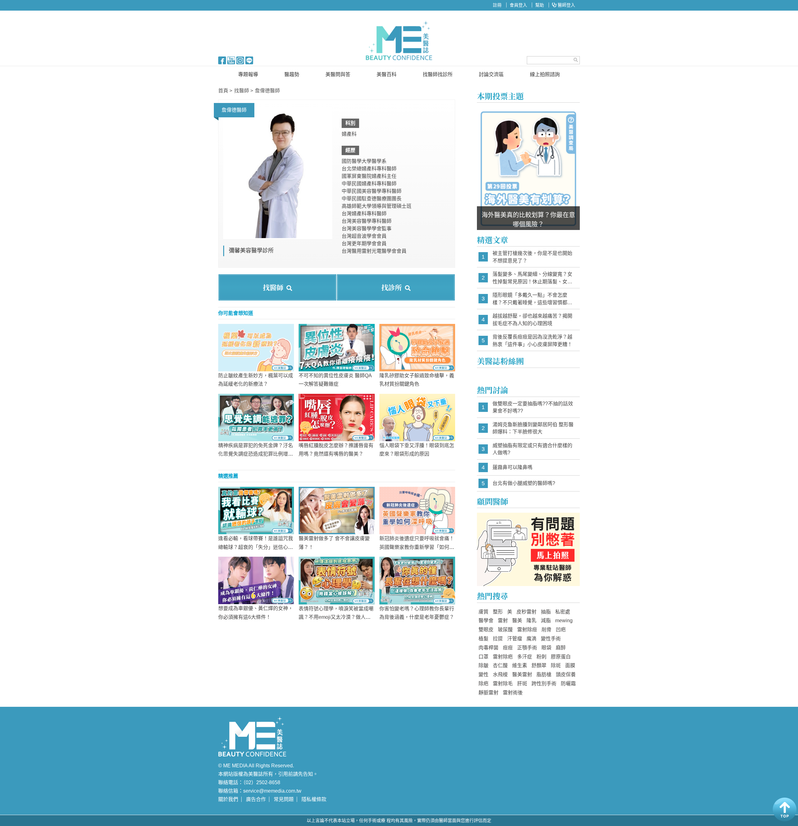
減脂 (546, 620)
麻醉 (561, 647)
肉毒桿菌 (488, 647)
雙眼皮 (485, 629)
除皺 (483, 665)
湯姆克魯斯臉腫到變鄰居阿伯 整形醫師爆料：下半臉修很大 (533, 428)
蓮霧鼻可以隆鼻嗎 (512, 467)
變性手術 (551, 638)
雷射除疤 (503, 656)
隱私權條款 (313, 799)
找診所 (391, 287)
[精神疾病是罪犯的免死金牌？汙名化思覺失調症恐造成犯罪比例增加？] (256, 417)
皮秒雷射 (526, 611)
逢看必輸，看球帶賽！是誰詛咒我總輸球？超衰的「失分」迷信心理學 (255, 547)
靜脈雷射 (488, 692)
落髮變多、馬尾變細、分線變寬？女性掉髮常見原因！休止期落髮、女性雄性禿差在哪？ (532, 278)
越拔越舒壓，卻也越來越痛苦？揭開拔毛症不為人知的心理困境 (532, 319)
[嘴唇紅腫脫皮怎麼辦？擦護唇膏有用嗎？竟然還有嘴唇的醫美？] (336, 417)
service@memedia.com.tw (272, 791)
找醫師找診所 (438, 74)
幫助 (539, 4)
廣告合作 (256, 799)
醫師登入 (565, 4)
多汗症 (524, 656)
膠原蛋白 (561, 656)
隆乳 (531, 620)
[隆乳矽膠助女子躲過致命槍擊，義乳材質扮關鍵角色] (417, 347)
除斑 (556, 665)
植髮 (483, 638)
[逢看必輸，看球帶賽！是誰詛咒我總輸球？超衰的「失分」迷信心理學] (256, 510)
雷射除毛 (503, 683)
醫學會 (485, 620)
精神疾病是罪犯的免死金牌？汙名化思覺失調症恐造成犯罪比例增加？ (255, 454)
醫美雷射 (522, 674)
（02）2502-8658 (261, 782)
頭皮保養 (566, 674)
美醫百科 (387, 74)
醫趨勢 (291, 74)
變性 (483, 674)
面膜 (570, 665)
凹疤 (561, 629)
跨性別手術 (543, 683)
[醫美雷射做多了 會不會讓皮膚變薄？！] (336, 510)
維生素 (519, 665)
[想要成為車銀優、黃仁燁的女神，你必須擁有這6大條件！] (256, 580)
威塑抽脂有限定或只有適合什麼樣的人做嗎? (532, 449)
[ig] (240, 59)
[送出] (576, 59)
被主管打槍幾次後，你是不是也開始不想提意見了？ (532, 257)
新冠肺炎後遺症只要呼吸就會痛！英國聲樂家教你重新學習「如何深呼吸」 (416, 547)
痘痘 (508, 647)
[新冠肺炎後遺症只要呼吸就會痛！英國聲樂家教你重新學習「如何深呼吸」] (417, 510)
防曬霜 (568, 683)
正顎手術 (527, 647)
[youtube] (231, 59)
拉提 (498, 638)
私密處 (562, 611)
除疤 (483, 683)
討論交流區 (491, 74)
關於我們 (228, 799)
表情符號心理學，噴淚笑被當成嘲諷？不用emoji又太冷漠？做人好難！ (336, 617)
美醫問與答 (337, 74)
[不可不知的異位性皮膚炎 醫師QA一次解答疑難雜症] (336, 347)
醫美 (517, 620)
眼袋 (546, 647)
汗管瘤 (514, 638)
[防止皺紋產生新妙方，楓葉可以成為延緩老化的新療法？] (256, 347)
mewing (564, 620)
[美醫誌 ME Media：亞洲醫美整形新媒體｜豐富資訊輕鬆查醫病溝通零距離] (399, 40)
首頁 (223, 90)
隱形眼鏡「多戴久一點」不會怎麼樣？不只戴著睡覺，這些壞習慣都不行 (532, 299)
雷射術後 (513, 692)
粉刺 (541, 656)
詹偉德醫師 (267, 90)
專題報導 (248, 74)
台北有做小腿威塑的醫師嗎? (524, 483)
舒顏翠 (538, 665)
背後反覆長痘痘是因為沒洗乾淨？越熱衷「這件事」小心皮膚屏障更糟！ (532, 340)
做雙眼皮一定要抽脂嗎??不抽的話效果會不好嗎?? (533, 407)
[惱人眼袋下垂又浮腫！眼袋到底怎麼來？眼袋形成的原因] (417, 417)
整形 (498, 611)
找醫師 (241, 90)
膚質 (483, 611)
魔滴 (531, 638)
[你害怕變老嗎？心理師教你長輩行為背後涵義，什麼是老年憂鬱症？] (417, 580)
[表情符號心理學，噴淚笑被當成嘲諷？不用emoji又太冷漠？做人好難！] (336, 580)
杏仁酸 (500, 665)
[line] (249, 59)
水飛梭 (500, 674)
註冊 (497, 4)
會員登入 (518, 4)
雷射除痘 (527, 629)
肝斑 (522, 683)
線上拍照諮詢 (545, 74)
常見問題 (284, 799)
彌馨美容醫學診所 (251, 250)
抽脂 (546, 611)
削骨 (546, 629)
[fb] (222, 59)
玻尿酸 (505, 629)
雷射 (503, 620)
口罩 (483, 656)
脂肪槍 (543, 674)
